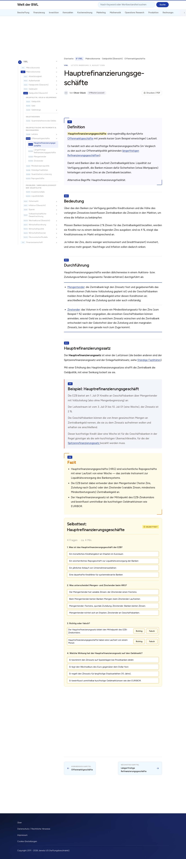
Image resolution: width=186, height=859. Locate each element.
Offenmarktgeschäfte (40, 138)
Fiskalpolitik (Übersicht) (38, 85)
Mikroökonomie (33, 67)
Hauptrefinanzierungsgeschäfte (45, 144)
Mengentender (40, 156)
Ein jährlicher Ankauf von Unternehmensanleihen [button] (92, 568)
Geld (33, 105)
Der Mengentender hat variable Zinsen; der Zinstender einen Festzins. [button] (103, 592)
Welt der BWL (27, 4)
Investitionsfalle (38, 192)
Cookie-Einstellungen (27, 841)
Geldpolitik (35, 101)
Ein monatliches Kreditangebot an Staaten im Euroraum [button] (96, 554)
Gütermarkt (34, 201)
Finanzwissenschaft (34, 242)
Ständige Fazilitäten (39, 170)
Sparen (32, 209)
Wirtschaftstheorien (37, 233)
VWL (25, 61)
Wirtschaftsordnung (37, 224)
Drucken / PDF (153, 93)
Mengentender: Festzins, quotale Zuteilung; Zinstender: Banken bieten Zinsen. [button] (107, 606)
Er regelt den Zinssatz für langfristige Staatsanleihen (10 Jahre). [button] (100, 673)
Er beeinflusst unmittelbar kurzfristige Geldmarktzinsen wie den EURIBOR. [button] (105, 680)
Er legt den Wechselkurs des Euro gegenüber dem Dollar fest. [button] (99, 667)
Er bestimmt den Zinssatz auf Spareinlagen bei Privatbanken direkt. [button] (101, 660)
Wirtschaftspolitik (36, 229)
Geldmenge (36, 110)
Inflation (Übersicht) (37, 205)
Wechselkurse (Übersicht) (39, 220)
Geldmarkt (33, 89)
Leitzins (34, 134)
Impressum (22, 835)
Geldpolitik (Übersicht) (38, 93)
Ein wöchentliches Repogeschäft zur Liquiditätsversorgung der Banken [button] (103, 561)
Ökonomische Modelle (38, 237)
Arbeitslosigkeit (35, 76)
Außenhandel (34, 80)
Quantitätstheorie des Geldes (43, 121)
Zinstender (38, 161)
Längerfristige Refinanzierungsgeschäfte (45, 151)
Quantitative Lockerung (41, 174)
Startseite (68, 58)
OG (66, 93)
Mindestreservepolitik (40, 166)
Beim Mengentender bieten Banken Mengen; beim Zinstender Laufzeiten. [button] (105, 599)
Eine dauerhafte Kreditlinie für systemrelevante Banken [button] (96, 574)
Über (19, 822)
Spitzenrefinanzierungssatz (84, 443)
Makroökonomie (33, 72)
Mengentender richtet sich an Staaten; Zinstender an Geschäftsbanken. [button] (104, 612)
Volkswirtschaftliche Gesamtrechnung (37, 214)
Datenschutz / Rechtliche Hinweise (33, 829)
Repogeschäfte (37, 178)
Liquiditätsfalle (37, 196)
